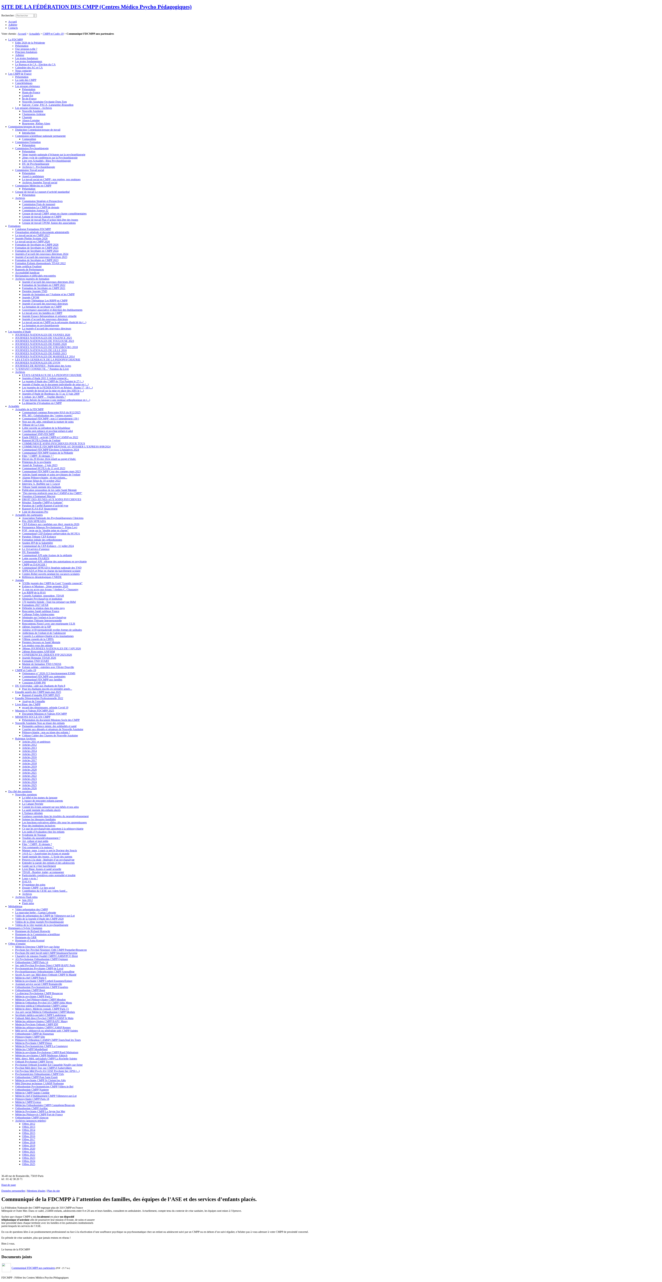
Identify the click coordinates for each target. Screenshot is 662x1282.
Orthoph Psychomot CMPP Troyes (34, 1061)
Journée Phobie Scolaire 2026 (31, 238)
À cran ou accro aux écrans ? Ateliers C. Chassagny (50, 589)
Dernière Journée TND (34, 291)
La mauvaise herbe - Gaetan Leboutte (35, 912)
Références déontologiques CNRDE (42, 577)
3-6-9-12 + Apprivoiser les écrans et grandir (45, 853)
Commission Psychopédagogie (32, 148)
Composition (29, 139)
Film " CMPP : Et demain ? (37, 844)
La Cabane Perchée (32, 803)
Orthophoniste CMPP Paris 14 (31, 962)
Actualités (34, 33)
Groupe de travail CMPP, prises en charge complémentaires (54, 213)
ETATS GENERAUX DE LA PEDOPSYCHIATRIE (52, 375)
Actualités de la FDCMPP (29, 409)
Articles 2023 (29, 779)
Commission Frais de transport (38, 204)
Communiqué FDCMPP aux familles (42, 679)
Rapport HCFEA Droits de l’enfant (41, 440)
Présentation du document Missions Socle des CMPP (51, 719)
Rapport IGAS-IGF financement (39, 508)
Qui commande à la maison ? (38, 847)
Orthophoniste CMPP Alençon (31, 1117)
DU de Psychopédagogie (35, 163)
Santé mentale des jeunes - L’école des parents (47, 856)
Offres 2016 (28, 1136)
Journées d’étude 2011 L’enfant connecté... (45, 378)
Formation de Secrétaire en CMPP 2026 (36, 244)
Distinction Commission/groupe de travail (37, 129)
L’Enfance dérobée (32, 813)
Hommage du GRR (26, 937)
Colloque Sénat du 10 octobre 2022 (41, 480)
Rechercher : (8, 15)
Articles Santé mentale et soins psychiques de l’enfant (51, 474)
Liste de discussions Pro (35, 511)
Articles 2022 (29, 775)
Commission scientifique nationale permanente (40, 135)
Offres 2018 (28, 1142)
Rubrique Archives (25, 738)
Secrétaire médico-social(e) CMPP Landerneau (40, 1015)
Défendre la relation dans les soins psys (43, 608)
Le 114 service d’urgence (35, 549)
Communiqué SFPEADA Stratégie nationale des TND (52, 567)
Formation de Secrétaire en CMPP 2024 (36, 250)
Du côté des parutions (20, 791)
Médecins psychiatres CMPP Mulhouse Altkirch (41, 1055)
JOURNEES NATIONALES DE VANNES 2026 (42, 334)
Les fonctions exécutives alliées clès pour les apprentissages (54, 822)
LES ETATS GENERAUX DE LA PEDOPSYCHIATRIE (47, 359)
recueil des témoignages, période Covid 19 (45, 707)
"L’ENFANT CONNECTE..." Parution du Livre (42, 368)
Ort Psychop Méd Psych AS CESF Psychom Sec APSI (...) (47, 1071)
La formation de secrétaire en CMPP (42, 306)
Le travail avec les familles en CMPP (42, 313)
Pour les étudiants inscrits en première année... (47, 688)
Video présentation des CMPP (31, 909)
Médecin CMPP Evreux (28, 1102)
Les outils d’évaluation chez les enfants (43, 831)
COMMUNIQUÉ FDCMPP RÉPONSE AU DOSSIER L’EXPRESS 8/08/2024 (66, 446)
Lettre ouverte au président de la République (46, 427)
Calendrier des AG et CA (29, 67)
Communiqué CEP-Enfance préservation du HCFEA (51, 533)
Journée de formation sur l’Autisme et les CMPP (48, 294)
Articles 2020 (29, 769)
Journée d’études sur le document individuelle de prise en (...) (55, 384)
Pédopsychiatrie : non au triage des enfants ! (46, 732)
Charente (27, 117)
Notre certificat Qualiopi (28, 266)
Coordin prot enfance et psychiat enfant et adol (47, 431)
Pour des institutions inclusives (38, 825)
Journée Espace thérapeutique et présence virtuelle (49, 316)
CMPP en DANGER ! (34, 564)
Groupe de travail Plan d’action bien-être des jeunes (50, 219)
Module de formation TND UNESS (41, 664)
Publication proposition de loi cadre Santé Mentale (49, 490)
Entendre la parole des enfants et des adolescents (48, 862)
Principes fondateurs (26, 52)
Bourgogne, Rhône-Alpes (36, 123)
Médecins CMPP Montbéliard (31, 1049)
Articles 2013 (29, 747)
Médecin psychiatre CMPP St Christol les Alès (40, 1080)
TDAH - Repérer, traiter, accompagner (43, 872)
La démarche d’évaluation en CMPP (42, 403)
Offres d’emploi (17, 943)
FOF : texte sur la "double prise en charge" (45, 530)
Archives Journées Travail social (39, 182)
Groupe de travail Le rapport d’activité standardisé (42, 191)
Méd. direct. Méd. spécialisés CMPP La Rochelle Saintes (46, 1058)
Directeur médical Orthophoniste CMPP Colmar (41, 1005)
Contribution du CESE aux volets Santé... (44, 890)
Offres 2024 (28, 1161)
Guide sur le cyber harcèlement (39, 866)
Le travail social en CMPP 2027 (32, 235)
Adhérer (12, 24)
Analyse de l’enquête (33, 701)
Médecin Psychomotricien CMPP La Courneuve (41, 1046)
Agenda (19, 580)
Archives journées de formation (32, 278)
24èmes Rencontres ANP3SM (38, 651)
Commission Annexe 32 (35, 210)
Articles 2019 (29, 766)
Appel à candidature (33, 176)
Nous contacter (23, 70)
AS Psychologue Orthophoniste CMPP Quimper (41, 959)
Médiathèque (15, 906)
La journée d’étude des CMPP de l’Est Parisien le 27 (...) (53, 381)
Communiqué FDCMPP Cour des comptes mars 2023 (51, 471)
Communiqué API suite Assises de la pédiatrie (47, 555)
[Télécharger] (6, 1271)
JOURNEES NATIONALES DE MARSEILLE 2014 (45, 356)
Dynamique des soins (33, 884)
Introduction (28, 132)
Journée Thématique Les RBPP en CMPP (45, 300)
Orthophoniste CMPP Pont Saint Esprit (36, 1077)
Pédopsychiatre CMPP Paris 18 (32, 1099)
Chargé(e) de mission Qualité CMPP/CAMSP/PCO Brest (46, 956)
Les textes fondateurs (26, 58)
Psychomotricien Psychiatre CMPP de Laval (39, 968)
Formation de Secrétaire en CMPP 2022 (43, 285)
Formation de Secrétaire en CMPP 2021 (43, 288)
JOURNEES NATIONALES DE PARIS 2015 (41, 353)
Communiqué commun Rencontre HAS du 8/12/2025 (51, 412)
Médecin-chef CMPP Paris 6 (30, 977)
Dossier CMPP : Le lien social (38, 887)
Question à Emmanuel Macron (38, 496)
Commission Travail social (29, 170)
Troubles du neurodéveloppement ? (41, 838)
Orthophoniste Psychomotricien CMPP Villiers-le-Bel (44, 1086)
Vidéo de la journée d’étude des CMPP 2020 (39, 918)
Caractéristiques (23, 83)
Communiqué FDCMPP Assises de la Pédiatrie (47, 452)
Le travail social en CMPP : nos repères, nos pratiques (51, 179)
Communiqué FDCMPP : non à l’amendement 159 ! (50, 418)
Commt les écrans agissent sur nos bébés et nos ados (50, 806)
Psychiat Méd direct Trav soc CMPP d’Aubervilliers (43, 1067)
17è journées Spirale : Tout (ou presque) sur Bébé (49, 601)
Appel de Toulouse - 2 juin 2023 (39, 465)
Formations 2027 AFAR (35, 605)
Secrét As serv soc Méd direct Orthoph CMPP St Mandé (45, 974)
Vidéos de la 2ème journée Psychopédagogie (39, 921)
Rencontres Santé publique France (40, 611)
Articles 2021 (29, 772)
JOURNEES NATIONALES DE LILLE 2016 (41, 350)
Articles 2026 (29, 788)
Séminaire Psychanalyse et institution (42, 598)
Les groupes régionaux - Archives (33, 107)
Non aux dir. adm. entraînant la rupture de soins (48, 421)
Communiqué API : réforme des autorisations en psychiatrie (54, 561)
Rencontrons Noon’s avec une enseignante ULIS (48, 623)
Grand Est (27, 95)
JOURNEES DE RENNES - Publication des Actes (43, 365)
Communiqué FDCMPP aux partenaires (44, 676)
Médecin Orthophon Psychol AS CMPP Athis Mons (43, 1002)
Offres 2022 (28, 1154)
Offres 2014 (28, 1130)
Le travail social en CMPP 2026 (32, 241)
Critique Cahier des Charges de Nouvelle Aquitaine (50, 735)
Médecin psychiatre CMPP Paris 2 (33, 996)
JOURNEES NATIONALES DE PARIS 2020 (41, 344)
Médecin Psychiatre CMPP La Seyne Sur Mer (40, 1111)
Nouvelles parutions (26, 794)
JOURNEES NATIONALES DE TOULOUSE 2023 (44, 340)
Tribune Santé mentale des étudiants (41, 486)
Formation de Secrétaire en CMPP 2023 (36, 260)
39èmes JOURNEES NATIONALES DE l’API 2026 (51, 648)
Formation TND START (35, 660)
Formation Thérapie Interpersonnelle (42, 620)
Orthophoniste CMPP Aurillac (31, 1108)
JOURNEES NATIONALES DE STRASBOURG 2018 (46, 347)
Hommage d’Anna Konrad (29, 940)
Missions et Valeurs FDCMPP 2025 (34, 710)
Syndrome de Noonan (34, 834)
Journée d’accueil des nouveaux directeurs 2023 (41, 257)
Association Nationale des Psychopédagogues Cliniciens (52, 518)
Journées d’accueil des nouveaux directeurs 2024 (41, 253)
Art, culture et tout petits (35, 841)
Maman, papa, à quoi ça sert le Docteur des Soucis (49, 850)
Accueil (12, 21)
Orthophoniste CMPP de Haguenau (34, 1033)
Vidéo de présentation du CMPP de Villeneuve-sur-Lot (45, 915)
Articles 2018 (29, 763)
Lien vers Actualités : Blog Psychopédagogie (46, 160)
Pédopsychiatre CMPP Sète (30, 1036)
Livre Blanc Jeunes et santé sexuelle (41, 869)
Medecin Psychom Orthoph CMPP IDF (36, 1024)
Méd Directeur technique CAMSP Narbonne (39, 1083)
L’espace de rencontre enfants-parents (42, 800)
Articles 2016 (29, 757)
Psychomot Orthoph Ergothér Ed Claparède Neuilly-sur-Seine (49, 1064)
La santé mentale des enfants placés (41, 810)
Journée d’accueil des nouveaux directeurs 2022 (48, 281)
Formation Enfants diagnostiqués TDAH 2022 (40, 263)
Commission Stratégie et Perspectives (42, 201)
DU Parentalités (30, 552)
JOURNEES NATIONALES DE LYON (37, 362)
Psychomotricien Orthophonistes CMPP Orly (39, 1074)
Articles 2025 (29, 785)
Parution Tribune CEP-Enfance (39, 536)
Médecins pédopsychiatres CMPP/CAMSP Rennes (43, 1027)
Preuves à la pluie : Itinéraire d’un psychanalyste (48, 859)
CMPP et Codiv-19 (53, 33)
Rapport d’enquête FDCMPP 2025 (41, 695)
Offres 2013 (28, 1126)
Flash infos (28, 903)
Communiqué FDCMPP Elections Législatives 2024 (50, 449)
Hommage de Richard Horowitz (32, 931)
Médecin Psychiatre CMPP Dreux (33, 1043)
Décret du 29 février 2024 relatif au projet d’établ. (49, 459)
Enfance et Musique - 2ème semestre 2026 (45, 586)
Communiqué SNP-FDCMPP (38, 434)
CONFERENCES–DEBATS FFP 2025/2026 (47, 654)
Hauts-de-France (31, 92)
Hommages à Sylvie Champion (25, 928)
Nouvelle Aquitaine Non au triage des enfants (40, 723)
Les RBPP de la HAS (34, 592)
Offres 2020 (28, 1148)
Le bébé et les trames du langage (39, 797)
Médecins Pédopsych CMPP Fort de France (39, 1114)
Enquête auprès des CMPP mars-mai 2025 (38, 692)
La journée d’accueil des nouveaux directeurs (46, 328)
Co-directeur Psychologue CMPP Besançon (39, 993)
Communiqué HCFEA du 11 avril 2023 (43, 468)
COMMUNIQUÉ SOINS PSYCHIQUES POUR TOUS (53, 443)
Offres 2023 (28, 1158)
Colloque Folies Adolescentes (38, 614)
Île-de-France (29, 98)
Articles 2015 (29, 754)
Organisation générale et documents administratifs (42, 232)
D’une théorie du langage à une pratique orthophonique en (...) (56, 400)
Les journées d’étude (19, 331)
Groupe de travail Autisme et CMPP (41, 216)
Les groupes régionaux (27, 86)
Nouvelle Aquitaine (32, 111)
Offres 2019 (28, 1145)
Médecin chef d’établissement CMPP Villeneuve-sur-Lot (46, 1095)
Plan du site (53, 1190)
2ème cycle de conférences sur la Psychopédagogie (50, 157)
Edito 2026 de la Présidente (30, 42)
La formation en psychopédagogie (40, 325)
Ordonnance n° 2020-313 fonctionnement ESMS (48, 673)
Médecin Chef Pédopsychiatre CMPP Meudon (40, 999)
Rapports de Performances (29, 269)
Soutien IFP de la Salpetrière (37, 542)
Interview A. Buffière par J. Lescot (41, 483)
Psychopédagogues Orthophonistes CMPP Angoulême (44, 971)
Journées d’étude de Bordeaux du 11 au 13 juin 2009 (50, 393)
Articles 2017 (29, 760)
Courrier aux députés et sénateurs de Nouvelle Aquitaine (52, 729)
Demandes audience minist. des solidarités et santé (49, 726)
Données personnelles (13, 1190)
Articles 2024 (29, 782)
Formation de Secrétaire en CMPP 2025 (36, 247)
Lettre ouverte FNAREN (35, 558)
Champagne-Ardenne (34, 114)
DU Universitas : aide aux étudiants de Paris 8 (40, 685)
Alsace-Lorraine (31, 120)
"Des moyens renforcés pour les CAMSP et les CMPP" (52, 493)
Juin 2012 (27, 900)
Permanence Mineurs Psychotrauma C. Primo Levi (49, 527)
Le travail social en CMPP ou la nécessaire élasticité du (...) (54, 322)
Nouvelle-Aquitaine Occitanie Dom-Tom (44, 101)
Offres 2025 (28, 1164)
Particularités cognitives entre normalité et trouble (49, 875)
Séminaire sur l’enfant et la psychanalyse (44, 617)
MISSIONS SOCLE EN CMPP (32, 716)
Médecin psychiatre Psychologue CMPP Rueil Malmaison (46, 1052)
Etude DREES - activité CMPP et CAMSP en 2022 (50, 437)
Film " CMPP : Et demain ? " (38, 455)
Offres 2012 (28, 1123)
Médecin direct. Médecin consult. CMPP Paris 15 (42, 1008)
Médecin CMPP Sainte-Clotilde (32, 1092)
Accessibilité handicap (27, 272)
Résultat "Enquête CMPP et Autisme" (42, 502)
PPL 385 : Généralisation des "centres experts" (47, 415)
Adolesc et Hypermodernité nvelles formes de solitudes (52, 629)
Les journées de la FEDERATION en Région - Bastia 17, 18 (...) (57, 387)
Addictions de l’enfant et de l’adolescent (44, 633)
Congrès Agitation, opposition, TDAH (43, 595)
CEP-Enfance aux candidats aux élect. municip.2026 (50, 524)
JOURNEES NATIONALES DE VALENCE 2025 (43, 337)
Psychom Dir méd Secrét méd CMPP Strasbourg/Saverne (46, 952)
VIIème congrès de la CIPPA (38, 639)
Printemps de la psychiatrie (36, 462)
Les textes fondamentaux (28, 61)
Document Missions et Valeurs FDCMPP (44, 713)
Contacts (13, 27)
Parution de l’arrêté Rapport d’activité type (45, 505)
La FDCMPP (15, 39)
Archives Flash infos (26, 897)
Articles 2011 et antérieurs (36, 741)
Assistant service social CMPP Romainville (38, 984)
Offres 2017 (28, 1139)
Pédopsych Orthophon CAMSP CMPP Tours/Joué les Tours (48, 1039)
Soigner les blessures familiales (39, 819)
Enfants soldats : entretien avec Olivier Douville (48, 667)
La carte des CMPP (25, 80)
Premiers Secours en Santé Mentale (41, 642)
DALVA (27, 881)
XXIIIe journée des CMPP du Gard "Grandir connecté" (52, 583)
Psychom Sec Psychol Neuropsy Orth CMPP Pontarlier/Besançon (51, 949)
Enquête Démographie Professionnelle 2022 (39, 698)
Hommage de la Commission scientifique (37, 934)
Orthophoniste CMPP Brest (30, 990)
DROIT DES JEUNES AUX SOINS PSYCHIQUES (51, 499)
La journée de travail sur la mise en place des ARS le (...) (53, 390)
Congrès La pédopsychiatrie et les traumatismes (48, 636)
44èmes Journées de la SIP (36, 626)
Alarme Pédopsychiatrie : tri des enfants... (44, 477)
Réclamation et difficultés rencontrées (35, 275)
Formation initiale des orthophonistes (42, 539)
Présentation (21, 45)
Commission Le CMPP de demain (40, 207)
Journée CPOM (30, 297)
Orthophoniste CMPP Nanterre (32, 1089)
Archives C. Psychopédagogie (38, 167)
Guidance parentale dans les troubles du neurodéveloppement (55, 816)
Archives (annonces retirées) (30, 1120)
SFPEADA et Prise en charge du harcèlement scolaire (51, 570)
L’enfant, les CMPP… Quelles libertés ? (44, 396)
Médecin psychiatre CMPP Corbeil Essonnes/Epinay (43, 980)
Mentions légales (36, 1190)
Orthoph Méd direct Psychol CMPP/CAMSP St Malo (44, 1018)
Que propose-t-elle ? (26, 48)
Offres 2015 (28, 1133)
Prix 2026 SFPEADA (34, 521)
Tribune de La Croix (33, 424)
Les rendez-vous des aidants (37, 645)
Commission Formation (28, 142)
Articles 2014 (29, 751)
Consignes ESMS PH (34, 682)
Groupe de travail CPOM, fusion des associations (49, 222)
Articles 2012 (29, 744)
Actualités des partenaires (29, 514)
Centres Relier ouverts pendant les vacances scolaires (51, 573)
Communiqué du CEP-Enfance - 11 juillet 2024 (48, 546)
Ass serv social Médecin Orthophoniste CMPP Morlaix (45, 1012)
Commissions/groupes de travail (25, 126)
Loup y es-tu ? (30, 878)
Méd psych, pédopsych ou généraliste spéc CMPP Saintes (46, 1030)
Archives (20, 198)
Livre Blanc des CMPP (28, 704)
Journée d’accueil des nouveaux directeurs (45, 303)
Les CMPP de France (20, 73)
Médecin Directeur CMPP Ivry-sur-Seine (37, 946)
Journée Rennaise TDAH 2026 (39, 657)
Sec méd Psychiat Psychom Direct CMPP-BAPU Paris (45, 965)
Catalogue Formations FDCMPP (33, 229)
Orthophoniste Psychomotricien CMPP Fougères (41, 987)
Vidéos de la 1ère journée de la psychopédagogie (41, 925)
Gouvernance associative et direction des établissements (52, 309)
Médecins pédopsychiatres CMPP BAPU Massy (41, 1021)
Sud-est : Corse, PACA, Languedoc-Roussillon (47, 104)
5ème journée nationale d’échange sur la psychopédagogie (53, 154)
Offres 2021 (28, 1151)
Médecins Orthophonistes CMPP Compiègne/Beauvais (45, 1105)
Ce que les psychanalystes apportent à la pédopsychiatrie (52, 828)
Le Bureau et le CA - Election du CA (35, 64)
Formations (14, 226)
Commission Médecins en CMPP (33, 185)
